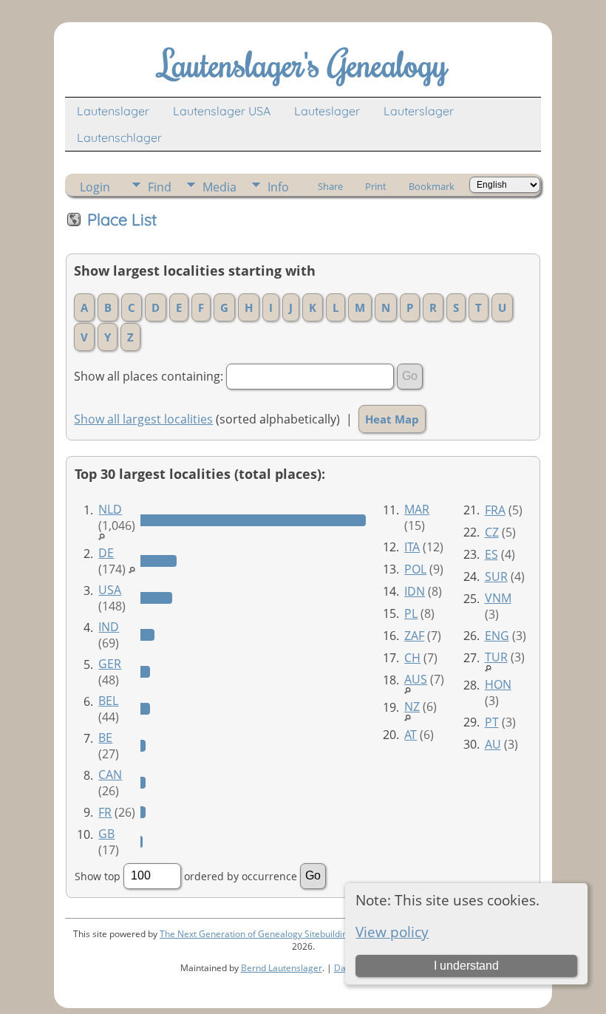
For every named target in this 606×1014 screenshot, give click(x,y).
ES (491, 554)
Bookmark (431, 186)
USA (109, 590)
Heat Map (392, 419)
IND (108, 627)
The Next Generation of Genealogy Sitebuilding (256, 934)
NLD (110, 509)
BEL (108, 701)
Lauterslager (419, 110)
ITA (412, 547)
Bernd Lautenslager (281, 968)
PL (411, 613)
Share (330, 186)
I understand (466, 965)
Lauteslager (327, 110)
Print (376, 186)
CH (412, 658)
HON (498, 684)
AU (493, 744)
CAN (110, 774)
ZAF (414, 635)
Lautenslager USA (221, 110)
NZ (412, 706)
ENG (497, 635)
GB (106, 834)
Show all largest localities (143, 419)
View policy (392, 931)
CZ (492, 532)
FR (105, 812)
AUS (415, 679)
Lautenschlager (119, 137)
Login (95, 187)
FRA (495, 510)
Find (159, 187)
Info (278, 187)
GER (109, 664)
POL (415, 569)
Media (219, 187)
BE (105, 737)
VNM (498, 598)
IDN (414, 591)
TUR (496, 657)
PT (492, 722)
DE (106, 553)
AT (410, 735)
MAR (416, 509)
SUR (496, 576)
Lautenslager (113, 110)
